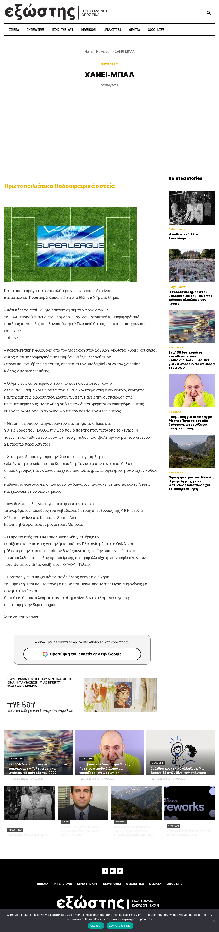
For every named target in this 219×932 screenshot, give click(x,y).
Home (89, 52)
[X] (120, 871)
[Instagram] (113, 871)
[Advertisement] (109, 144)
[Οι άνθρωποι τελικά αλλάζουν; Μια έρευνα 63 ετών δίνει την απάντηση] (180, 752)
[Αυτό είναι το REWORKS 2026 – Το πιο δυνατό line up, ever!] (189, 803)
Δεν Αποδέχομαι (120, 925)
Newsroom (104, 52)
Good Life (175, 412)
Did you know (177, 229)
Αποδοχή (96, 925)
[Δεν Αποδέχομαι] (214, 921)
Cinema (65, 822)
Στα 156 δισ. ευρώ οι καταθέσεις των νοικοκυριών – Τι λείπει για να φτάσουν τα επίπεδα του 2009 (192, 360)
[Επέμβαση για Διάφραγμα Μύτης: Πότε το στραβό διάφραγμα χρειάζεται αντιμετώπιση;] (192, 390)
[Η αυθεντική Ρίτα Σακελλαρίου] (192, 208)
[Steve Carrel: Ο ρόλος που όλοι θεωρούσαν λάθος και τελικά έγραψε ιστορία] (83, 803)
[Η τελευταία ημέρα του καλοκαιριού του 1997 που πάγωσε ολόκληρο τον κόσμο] (192, 265)
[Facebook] (105, 871)
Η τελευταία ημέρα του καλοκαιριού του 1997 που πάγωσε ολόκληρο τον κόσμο (191, 297)
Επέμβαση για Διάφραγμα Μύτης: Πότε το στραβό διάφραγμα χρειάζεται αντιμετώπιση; (190, 422)
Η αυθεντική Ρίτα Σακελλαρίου (183, 236)
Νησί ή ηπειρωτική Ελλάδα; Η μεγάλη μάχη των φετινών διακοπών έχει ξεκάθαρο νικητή (192, 483)
